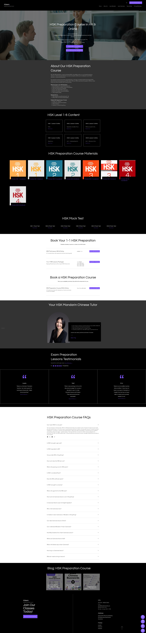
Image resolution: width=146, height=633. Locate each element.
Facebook (100, 626)
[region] (54, 126)
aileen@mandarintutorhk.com (104, 605)
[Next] (143, 328)
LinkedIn (100, 625)
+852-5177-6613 (106, 602)
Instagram (100, 628)
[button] (112, 6)
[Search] (126, 2)
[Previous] (2, 328)
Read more (50, 128)
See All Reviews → (68, 363)
